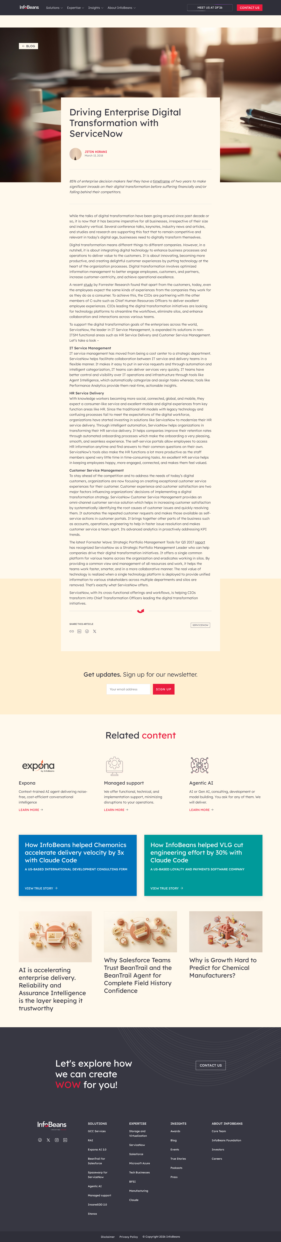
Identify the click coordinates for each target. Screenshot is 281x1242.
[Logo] (56, 1126)
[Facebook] (40, 1140)
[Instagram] (56, 1140)
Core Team (219, 1131)
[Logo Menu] (29, 7)
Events (175, 1149)
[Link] (55, 961)
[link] (61, 7)
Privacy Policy (128, 1237)
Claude (133, 1200)
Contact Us (249, 8)
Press (174, 1177)
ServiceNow (137, 1145)
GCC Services (97, 1131)
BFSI (132, 1181)
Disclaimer (108, 1237)
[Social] (79, 632)
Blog (30, 46)
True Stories (178, 1158)
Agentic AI (95, 1186)
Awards (175, 1131)
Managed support (99, 1195)
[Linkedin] (65, 1140)
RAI (90, 1140)
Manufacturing (138, 1191)
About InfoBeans (120, 8)
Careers (217, 1158)
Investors (218, 1149)
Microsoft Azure (139, 1163)
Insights (94, 8)
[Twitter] (48, 1140)
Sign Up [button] (163, 689)
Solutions (52, 8)
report (200, 542)
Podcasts (176, 1168)
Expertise (74, 8)
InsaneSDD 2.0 (97, 1204)
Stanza (92, 1213)
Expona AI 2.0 (97, 1149)
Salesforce (136, 1154)
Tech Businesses (139, 1172)
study (88, 284)
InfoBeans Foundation (226, 1140)
